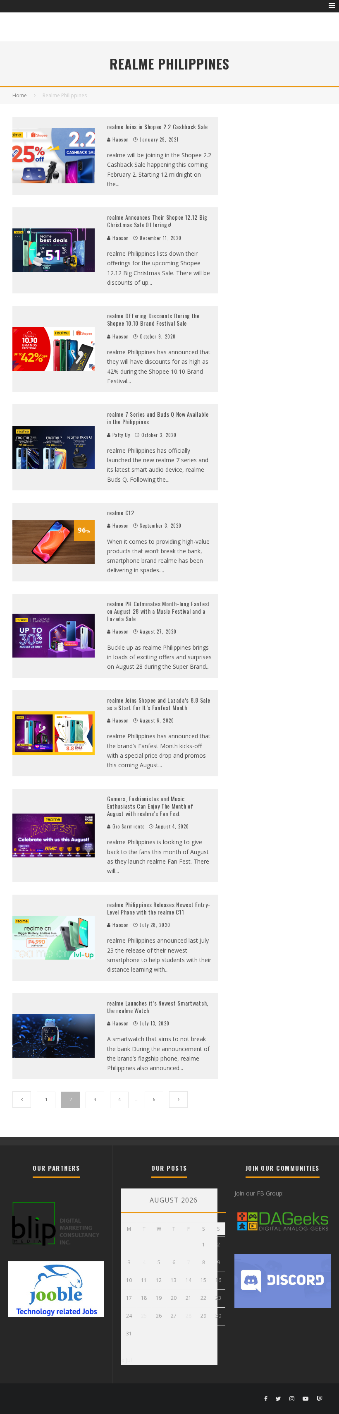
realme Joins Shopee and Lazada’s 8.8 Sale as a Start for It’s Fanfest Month (158, 704)
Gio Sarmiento (128, 826)
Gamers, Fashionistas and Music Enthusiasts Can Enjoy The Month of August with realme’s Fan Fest (150, 806)
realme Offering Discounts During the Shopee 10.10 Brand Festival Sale (153, 319)
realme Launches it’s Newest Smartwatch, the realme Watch (157, 1007)
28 (188, 1315)
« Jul (126, 1360)
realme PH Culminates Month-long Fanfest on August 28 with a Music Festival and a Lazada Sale (158, 611)
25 (144, 1315)
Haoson (120, 139)
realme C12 (120, 512)
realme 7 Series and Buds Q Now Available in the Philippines (158, 418)
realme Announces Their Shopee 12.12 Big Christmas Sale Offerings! (157, 221)
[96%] (53, 562)
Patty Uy (121, 435)
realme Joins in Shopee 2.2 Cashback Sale (157, 126)
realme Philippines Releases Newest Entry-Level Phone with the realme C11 (158, 908)
